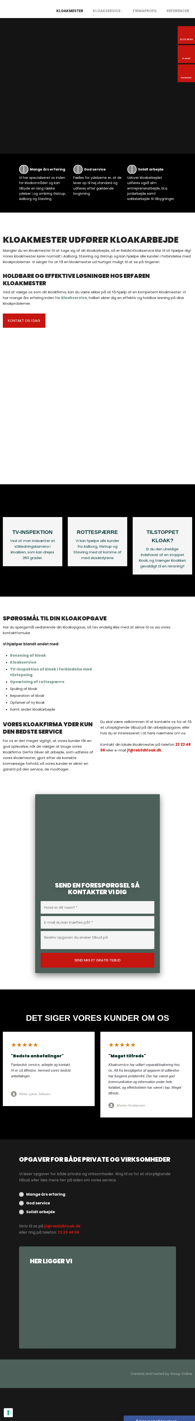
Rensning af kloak (28, 655)
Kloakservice (23, 662)
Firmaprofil (145, 10)
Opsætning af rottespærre (37, 681)
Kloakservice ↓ (108, 10)
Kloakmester (69, 10)
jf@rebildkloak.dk (144, 750)
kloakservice (74, 297)
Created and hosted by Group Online (161, 1373)
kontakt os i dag (24, 320)
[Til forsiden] (24, 9)
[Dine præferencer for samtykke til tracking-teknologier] (8, 1412)
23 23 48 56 (68, 1232)
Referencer (178, 10)
